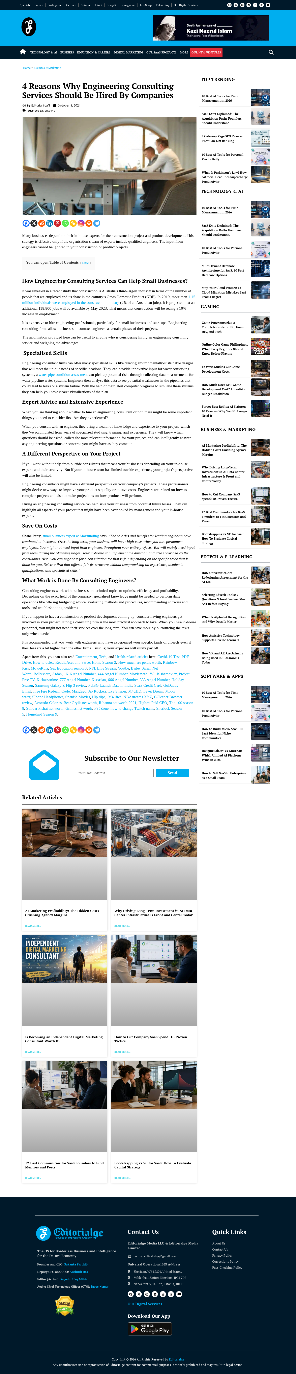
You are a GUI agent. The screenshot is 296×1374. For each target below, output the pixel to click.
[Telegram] (96, 223)
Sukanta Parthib (76, 1264)
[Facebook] (229, 5)
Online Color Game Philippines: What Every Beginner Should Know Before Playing (225, 348)
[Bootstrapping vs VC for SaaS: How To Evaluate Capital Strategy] (260, 536)
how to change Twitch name (132, 708)
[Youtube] (268, 5)
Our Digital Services (186, 5)
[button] (271, 52)
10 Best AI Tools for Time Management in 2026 (220, 98)
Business (67, 52)
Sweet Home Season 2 (99, 662)
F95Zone (101, 708)
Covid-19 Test (168, 657)
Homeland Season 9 (41, 714)
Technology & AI (43, 52)
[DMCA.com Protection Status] (64, 1315)
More (184, 52)
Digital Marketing (128, 52)
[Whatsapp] (65, 223)
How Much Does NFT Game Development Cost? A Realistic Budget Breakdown (224, 389)
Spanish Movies (77, 697)
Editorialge (176, 1359)
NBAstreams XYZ (137, 697)
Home (27, 68)
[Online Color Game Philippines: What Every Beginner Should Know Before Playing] (260, 346)
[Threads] (261, 5)
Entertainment (86, 657)
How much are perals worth (139, 662)
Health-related (126, 657)
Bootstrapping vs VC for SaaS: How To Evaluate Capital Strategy (152, 1165)
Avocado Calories (48, 703)
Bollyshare (42, 674)
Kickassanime (47, 680)
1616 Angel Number (80, 674)
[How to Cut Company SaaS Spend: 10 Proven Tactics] (260, 496)
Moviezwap (138, 674)
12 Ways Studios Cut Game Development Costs (221, 369)
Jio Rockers (97, 691)
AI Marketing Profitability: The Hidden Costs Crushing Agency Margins (62, 912)
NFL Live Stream (102, 668)
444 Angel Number (112, 674)
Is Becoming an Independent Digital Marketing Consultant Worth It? (64, 1039)
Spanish (25, 5)
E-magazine (128, 5)
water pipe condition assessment (63, 374)
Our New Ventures (206, 52)
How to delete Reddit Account (56, 662)
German (71, 5)
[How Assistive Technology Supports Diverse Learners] (260, 637)
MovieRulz (39, 668)
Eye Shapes (117, 691)
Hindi (98, 5)
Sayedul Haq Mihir (73, 1279)
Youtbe (123, 668)
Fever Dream (153, 691)
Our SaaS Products (161, 52)
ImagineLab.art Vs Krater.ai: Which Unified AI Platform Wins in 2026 (222, 755)
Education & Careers (94, 52)
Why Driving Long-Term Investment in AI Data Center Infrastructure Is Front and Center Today (153, 912)
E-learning (162, 5)
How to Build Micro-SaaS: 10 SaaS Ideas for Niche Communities (222, 733)
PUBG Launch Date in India (110, 685)
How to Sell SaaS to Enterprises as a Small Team (224, 775)
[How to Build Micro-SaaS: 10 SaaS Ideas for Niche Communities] (260, 731)
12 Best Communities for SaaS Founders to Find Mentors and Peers (64, 1165)
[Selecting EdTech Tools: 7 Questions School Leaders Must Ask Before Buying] (260, 597)
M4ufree (114, 697)
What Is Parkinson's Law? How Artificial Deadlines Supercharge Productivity (225, 177)
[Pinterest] (242, 5)
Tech (103, 657)
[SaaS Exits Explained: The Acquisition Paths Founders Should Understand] (260, 116)
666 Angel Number (123, 680)
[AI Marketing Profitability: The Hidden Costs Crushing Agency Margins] (260, 447)
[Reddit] (41, 223)
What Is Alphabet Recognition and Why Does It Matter (224, 619)
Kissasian (99, 680)
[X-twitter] (236, 5)
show (85, 262)
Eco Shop (146, 5)
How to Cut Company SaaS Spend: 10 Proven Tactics (150, 1039)
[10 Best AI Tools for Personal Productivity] (260, 156)
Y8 (152, 674)
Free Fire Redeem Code (51, 691)
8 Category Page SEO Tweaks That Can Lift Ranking (222, 138)
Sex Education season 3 (68, 668)
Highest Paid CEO (153, 703)
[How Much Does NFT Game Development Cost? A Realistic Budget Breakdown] (260, 387)
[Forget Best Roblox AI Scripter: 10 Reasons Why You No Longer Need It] (260, 408)
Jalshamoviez (166, 674)
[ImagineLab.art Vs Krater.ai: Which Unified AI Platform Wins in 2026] (260, 753)
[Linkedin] (248, 5)
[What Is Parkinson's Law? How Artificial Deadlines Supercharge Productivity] (260, 174)
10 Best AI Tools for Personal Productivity (222, 157)
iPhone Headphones (47, 697)
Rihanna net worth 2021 (118, 703)
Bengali (111, 5)
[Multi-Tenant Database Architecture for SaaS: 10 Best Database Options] (260, 268)
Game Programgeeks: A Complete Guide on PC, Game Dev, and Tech (223, 327)
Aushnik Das (79, 1272)
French (38, 5)
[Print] (88, 223)
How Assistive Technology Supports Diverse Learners (221, 637)
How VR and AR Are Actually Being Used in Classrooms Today (222, 657)
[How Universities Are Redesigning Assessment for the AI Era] (260, 575)
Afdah (57, 674)
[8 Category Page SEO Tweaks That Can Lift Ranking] (260, 138)
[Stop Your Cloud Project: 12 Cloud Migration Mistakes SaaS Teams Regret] (260, 290)
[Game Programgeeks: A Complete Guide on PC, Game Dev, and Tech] (260, 324)
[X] (33, 223)
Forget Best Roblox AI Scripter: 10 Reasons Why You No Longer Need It (224, 411)
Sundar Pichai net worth (44, 708)
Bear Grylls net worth (80, 703)
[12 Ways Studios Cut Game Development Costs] (260, 368)
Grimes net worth (78, 708)
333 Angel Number (155, 680)
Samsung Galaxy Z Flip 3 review (60, 685)
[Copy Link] (73, 223)
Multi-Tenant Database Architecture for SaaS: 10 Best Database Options (223, 270)
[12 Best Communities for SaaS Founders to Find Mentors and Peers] (260, 514)
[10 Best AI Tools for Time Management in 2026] (260, 97)
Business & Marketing (47, 68)
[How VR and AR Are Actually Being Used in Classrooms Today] (260, 655)
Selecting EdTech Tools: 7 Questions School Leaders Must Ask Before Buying (224, 599)
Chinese (86, 5)
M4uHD (134, 691)
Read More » (33, 925)
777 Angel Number (75, 680)
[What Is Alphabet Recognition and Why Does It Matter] (260, 618)
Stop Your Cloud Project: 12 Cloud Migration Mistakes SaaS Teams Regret (224, 292)
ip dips (100, 697)
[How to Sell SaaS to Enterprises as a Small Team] (260, 775)
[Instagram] (255, 5)
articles (142, 657)
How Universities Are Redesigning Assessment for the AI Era (225, 577)
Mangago (79, 691)
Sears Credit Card (147, 685)
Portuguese (55, 5)
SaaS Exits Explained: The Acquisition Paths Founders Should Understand (222, 118)
